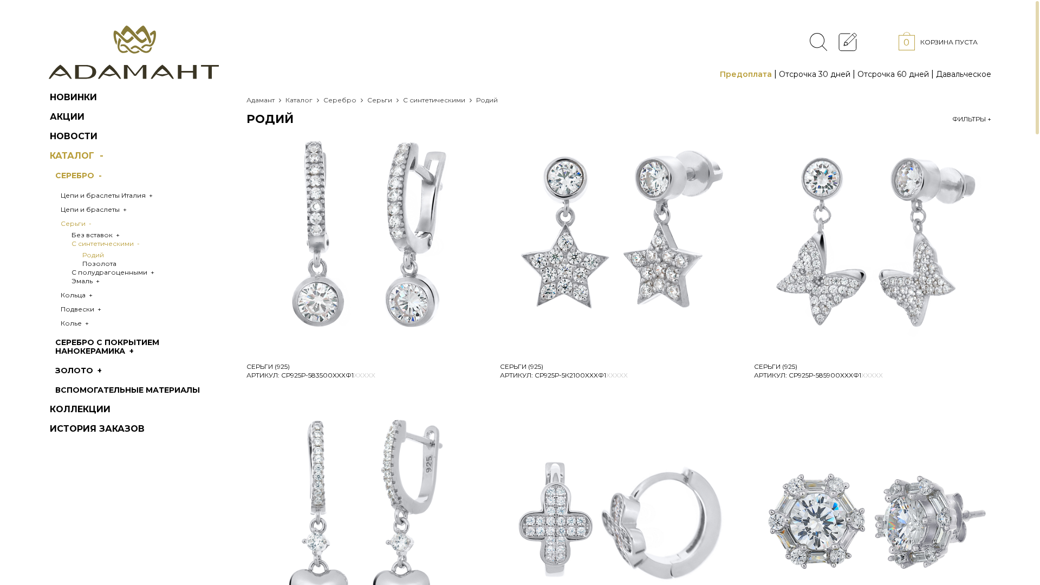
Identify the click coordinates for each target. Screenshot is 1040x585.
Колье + (75, 323)
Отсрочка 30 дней (814, 74)
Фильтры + (971, 119)
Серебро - (79, 175)
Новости (74, 136)
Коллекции (80, 409)
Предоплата (746, 74)
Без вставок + (96, 235)
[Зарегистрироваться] (847, 41)
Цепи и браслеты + (94, 209)
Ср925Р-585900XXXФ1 (836, 375)
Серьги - (77, 223)
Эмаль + (86, 281)
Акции (67, 117)
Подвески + (82, 309)
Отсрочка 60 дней (893, 74)
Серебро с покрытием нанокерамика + (107, 346)
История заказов (97, 429)
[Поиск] (819, 42)
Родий (93, 255)
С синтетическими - (106, 243)
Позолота (99, 263)
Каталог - (78, 156)
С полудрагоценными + (114, 272)
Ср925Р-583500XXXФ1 (328, 375)
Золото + (79, 370)
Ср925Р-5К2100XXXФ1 (581, 375)
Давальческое (963, 74)
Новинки (73, 97)
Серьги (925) (268, 366)
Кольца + (77, 295)
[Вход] (877, 41)
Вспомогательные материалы (127, 390)
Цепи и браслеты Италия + (107, 195)
